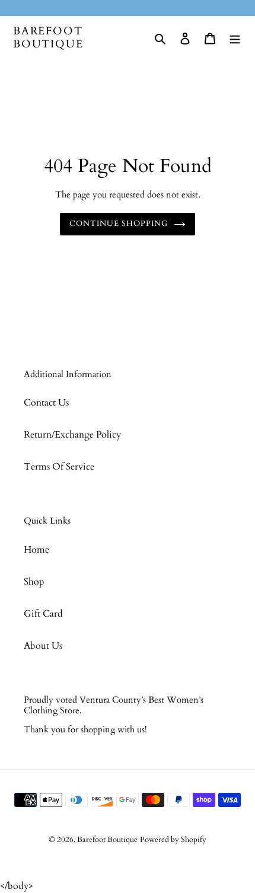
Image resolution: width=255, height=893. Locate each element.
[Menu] (234, 38)
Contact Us (46, 402)
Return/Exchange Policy (72, 434)
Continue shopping (118, 223)
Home (36, 549)
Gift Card (43, 613)
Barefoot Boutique (48, 37)
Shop (34, 581)
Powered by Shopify (173, 839)
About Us (43, 645)
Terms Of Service (59, 466)
